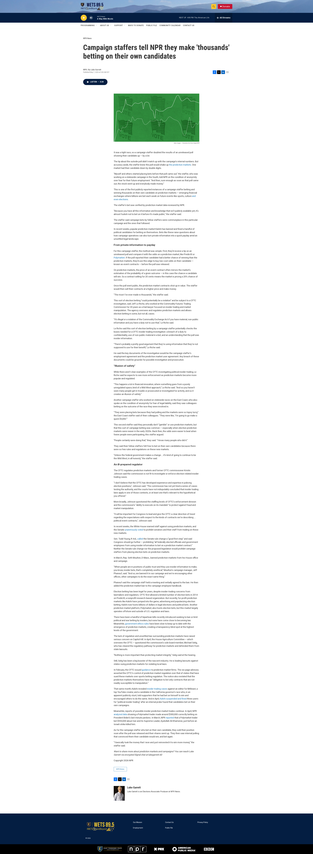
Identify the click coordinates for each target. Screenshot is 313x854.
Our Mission (137, 822)
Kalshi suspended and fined (173, 698)
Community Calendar (170, 25)
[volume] (91, 18)
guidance (146, 670)
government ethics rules (137, 623)
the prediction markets (180, 164)
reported (170, 717)
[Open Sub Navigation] (97, 25)
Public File (151, 25)
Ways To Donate (136, 25)
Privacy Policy (202, 822)
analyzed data (120, 714)
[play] (84, 17)
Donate (226, 6)
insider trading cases (157, 688)
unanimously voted (134, 529)
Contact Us (188, 25)
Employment (138, 828)
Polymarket (119, 257)
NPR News (87, 38)
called (140, 538)
